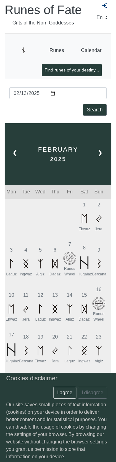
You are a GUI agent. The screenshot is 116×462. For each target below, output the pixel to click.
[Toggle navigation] (23, 50)
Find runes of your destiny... (72, 69)
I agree (64, 392)
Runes (56, 50)
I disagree (92, 392)
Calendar (91, 50)
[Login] (104, 6)
